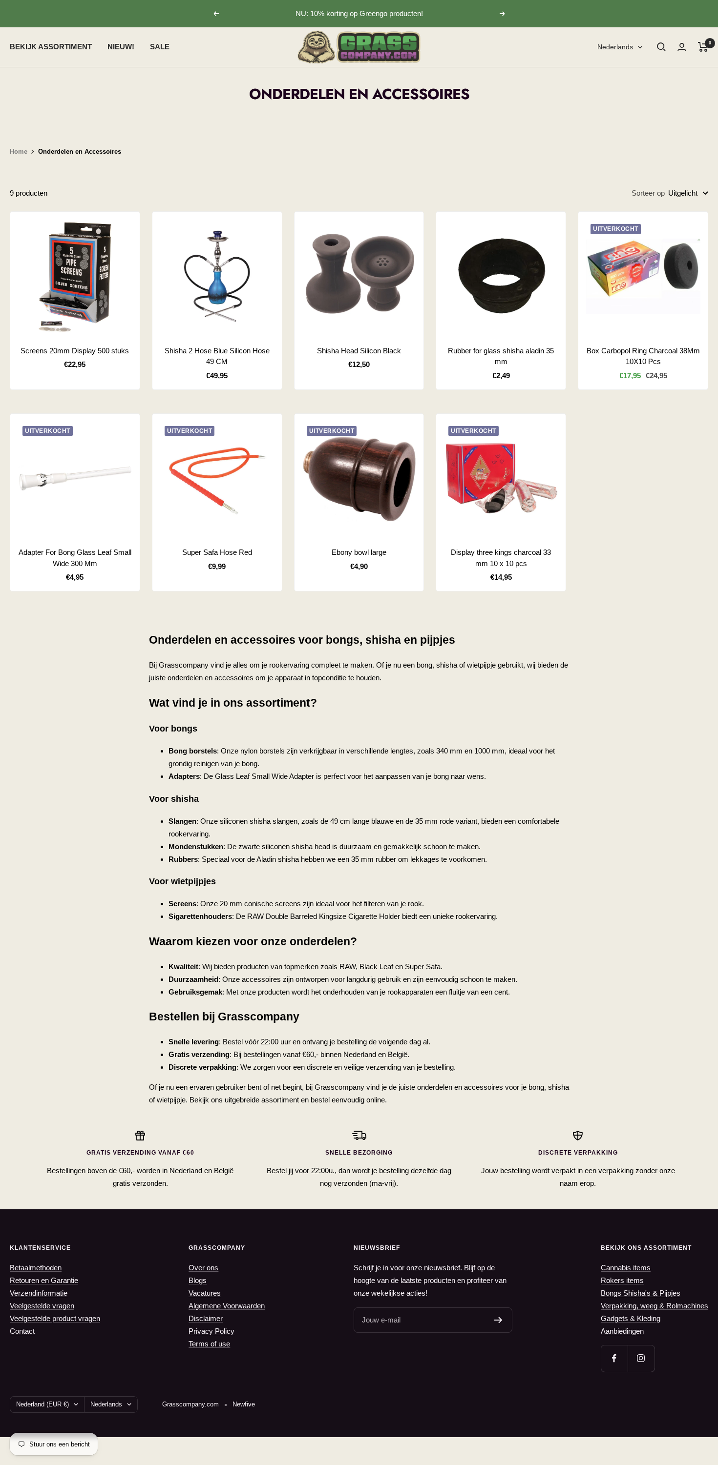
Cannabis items (626, 1267)
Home (18, 151)
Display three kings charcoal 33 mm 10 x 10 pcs (501, 558)
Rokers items (622, 1280)
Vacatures (205, 1293)
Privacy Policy (211, 1331)
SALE (159, 46)
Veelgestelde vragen (42, 1306)
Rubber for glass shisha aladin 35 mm (501, 356)
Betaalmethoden (36, 1267)
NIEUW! (120, 46)
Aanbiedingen (622, 1331)
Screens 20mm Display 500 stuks (75, 350)
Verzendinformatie (38, 1293)
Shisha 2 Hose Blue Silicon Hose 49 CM (217, 356)
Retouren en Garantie (44, 1280)
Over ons (203, 1267)
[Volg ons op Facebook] (614, 1358)
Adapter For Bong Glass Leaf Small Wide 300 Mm (75, 558)
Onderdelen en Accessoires (79, 151)
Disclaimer (206, 1318)
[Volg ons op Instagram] (641, 1358)
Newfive (243, 1404)
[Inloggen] (681, 47)
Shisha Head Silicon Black (359, 350)
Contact (22, 1331)
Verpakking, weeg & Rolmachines (654, 1306)
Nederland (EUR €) (42, 1404)
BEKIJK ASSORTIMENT (51, 46)
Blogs (198, 1280)
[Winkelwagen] (703, 47)
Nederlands (615, 47)
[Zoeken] (661, 46)
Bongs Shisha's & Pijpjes (640, 1293)
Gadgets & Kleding (630, 1318)
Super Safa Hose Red (217, 552)
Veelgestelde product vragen (55, 1318)
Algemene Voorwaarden (227, 1306)
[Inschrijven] (498, 1320)
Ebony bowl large (359, 552)
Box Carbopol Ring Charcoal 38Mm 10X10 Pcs (643, 356)
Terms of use (209, 1344)
